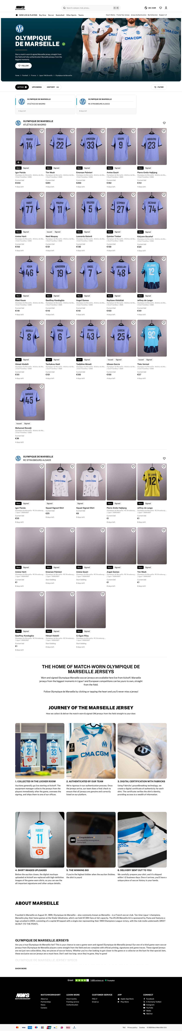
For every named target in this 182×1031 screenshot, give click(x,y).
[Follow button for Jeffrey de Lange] (164, 259)
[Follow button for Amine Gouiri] (133, 131)
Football (25, 75)
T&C (124, 1027)
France (33, 75)
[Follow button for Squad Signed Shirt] (72, 466)
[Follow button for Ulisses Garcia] (133, 323)
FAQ (93, 999)
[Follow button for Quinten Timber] (133, 195)
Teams (81, 15)
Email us (95, 1002)
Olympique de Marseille (63, 75)
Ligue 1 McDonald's (45, 75)
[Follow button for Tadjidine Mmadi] (103, 323)
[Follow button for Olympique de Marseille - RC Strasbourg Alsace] (164, 458)
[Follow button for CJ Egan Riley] (103, 594)
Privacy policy (132, 1027)
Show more (21, 969)
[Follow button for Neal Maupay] (72, 195)
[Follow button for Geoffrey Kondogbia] (72, 259)
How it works (71, 999)
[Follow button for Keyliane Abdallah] (133, 259)
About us (44, 999)
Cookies (142, 1027)
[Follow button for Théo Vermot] (164, 323)
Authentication (72, 1005)
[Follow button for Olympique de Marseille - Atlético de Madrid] (164, 123)
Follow (25, 66)
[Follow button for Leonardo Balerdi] (103, 195)
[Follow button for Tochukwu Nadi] (72, 323)
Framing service (72, 1002)
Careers (44, 1008)
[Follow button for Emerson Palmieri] (103, 131)
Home (17, 75)
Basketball (60, 15)
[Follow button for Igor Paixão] (42, 131)
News (43, 1005)
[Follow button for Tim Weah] (72, 131)
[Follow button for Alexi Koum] (42, 259)
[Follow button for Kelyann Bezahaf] (164, 195)
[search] (91, 8)
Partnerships (46, 1002)
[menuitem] (150, 8)
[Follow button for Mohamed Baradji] (42, 386)
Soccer (51, 15)
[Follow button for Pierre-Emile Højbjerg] (164, 131)
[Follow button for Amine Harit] (42, 195)
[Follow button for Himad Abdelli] (42, 323)
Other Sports (71, 15)
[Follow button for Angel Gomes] (103, 259)
